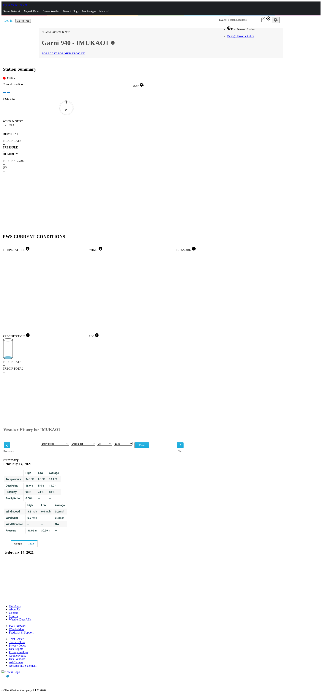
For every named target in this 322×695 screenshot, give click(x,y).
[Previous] (7, 445)
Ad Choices (16, 662)
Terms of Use (17, 642)
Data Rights (16, 648)
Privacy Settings (18, 652)
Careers (13, 616)
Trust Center (16, 638)
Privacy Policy (17, 645)
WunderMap (16, 629)
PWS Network (17, 625)
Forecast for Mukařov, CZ (63, 53)
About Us (14, 609)
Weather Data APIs (20, 619)
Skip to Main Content (14, 5)
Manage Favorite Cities (240, 36)
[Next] (180, 445)
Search (223, 19)
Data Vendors (17, 659)
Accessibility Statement (22, 665)
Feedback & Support (21, 632)
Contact (13, 612)
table (31, 543)
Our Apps (14, 606)
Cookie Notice (17, 655)
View (142, 445)
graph (18, 543)
